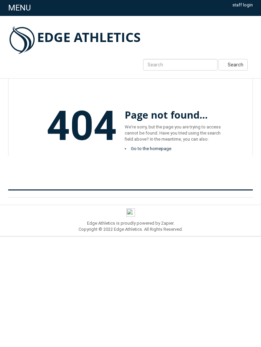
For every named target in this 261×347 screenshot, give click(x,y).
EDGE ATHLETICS (89, 37)
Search (235, 64)
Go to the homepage (151, 148)
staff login (242, 4)
